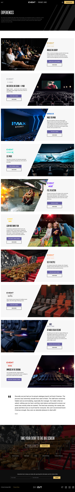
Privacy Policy (16, 487)
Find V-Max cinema (14, 95)
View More (54, 64)
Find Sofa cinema (14, 304)
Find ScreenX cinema (14, 166)
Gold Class (26, 455)
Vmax (36, 455)
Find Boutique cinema (55, 272)
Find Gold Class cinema (54, 61)
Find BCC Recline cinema (54, 344)
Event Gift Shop (46, 455)
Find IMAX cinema (54, 131)
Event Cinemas (15, 455)
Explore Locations (31, 445)
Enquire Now (69, 2)
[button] (8, 350)
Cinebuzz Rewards (59, 455)
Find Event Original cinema (14, 379)
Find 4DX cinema (54, 203)
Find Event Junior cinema (14, 238)
